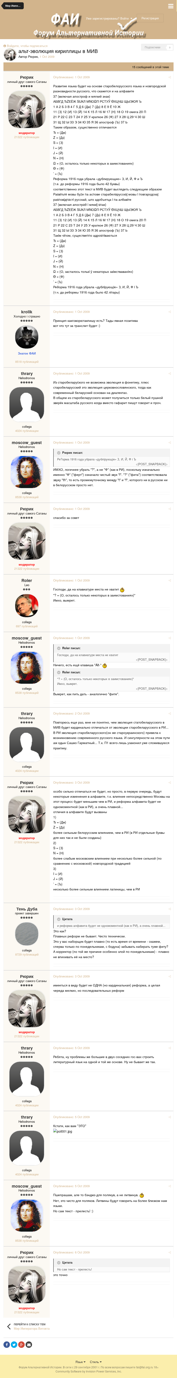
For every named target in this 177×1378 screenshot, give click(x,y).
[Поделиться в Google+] (21, 1344)
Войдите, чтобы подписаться (27, 46)
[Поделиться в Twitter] (14, 1344)
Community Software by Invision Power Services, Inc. (89, 1371)
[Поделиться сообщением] (169, 77)
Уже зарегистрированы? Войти (108, 18)
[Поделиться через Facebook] (6, 1344)
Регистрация (150, 18)
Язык (79, 1361)
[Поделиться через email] (29, 1344)
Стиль (95, 1361)
